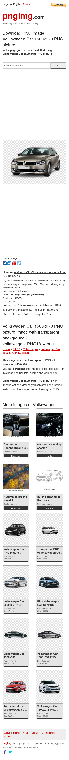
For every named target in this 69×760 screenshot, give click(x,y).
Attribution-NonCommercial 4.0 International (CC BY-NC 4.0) (34, 274)
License (16, 732)
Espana (26, 4)
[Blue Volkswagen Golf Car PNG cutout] (49, 582)
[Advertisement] (34, 105)
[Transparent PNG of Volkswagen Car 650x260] (49, 530)
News (25, 732)
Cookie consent (49, 732)
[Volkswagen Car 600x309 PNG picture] (16, 582)
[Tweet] (19, 263)
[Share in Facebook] (5, 263)
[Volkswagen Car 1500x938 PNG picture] (49, 687)
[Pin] (14, 263)
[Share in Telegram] (9, 263)
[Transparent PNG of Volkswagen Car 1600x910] (16, 687)
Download (16, 455)
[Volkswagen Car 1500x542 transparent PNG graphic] (16, 634)
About (7, 732)
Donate (35, 732)
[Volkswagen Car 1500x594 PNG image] (49, 634)
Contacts (8, 736)
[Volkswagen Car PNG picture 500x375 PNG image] (16, 530)
